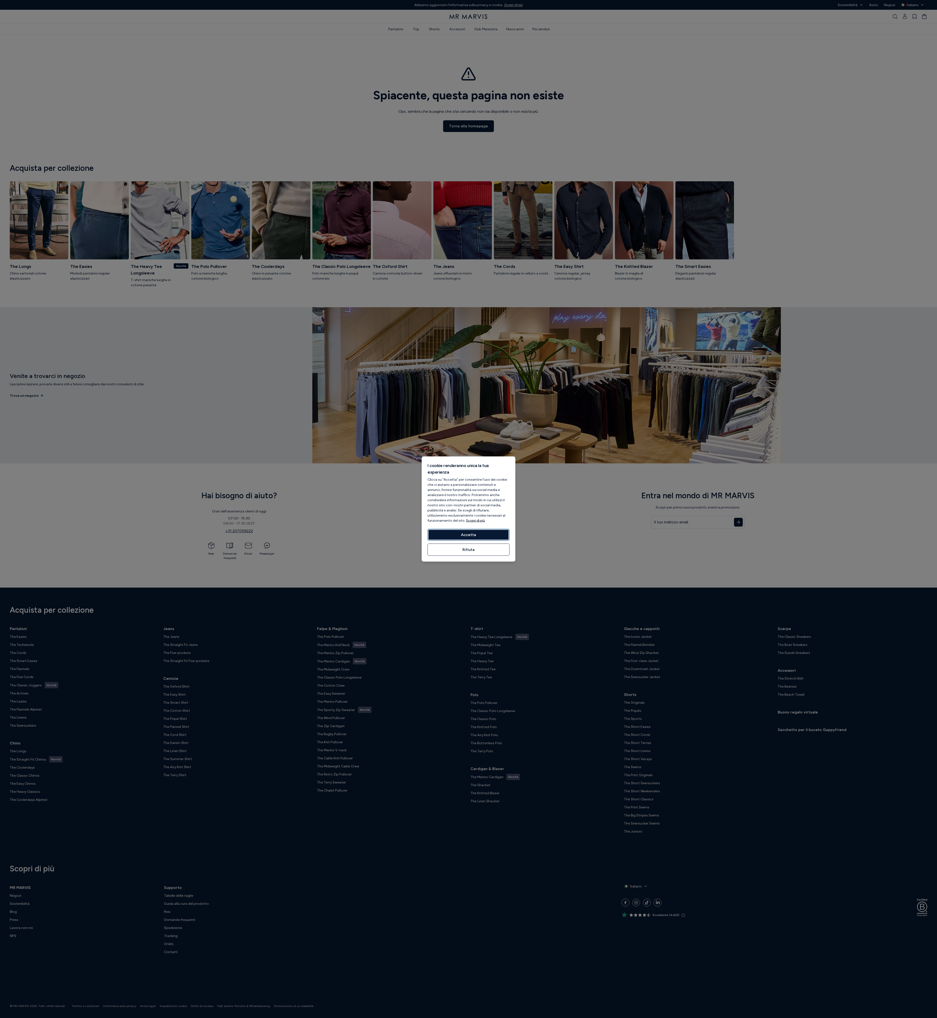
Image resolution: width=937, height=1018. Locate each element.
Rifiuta (468, 549)
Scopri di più (475, 521)
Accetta (468, 534)
